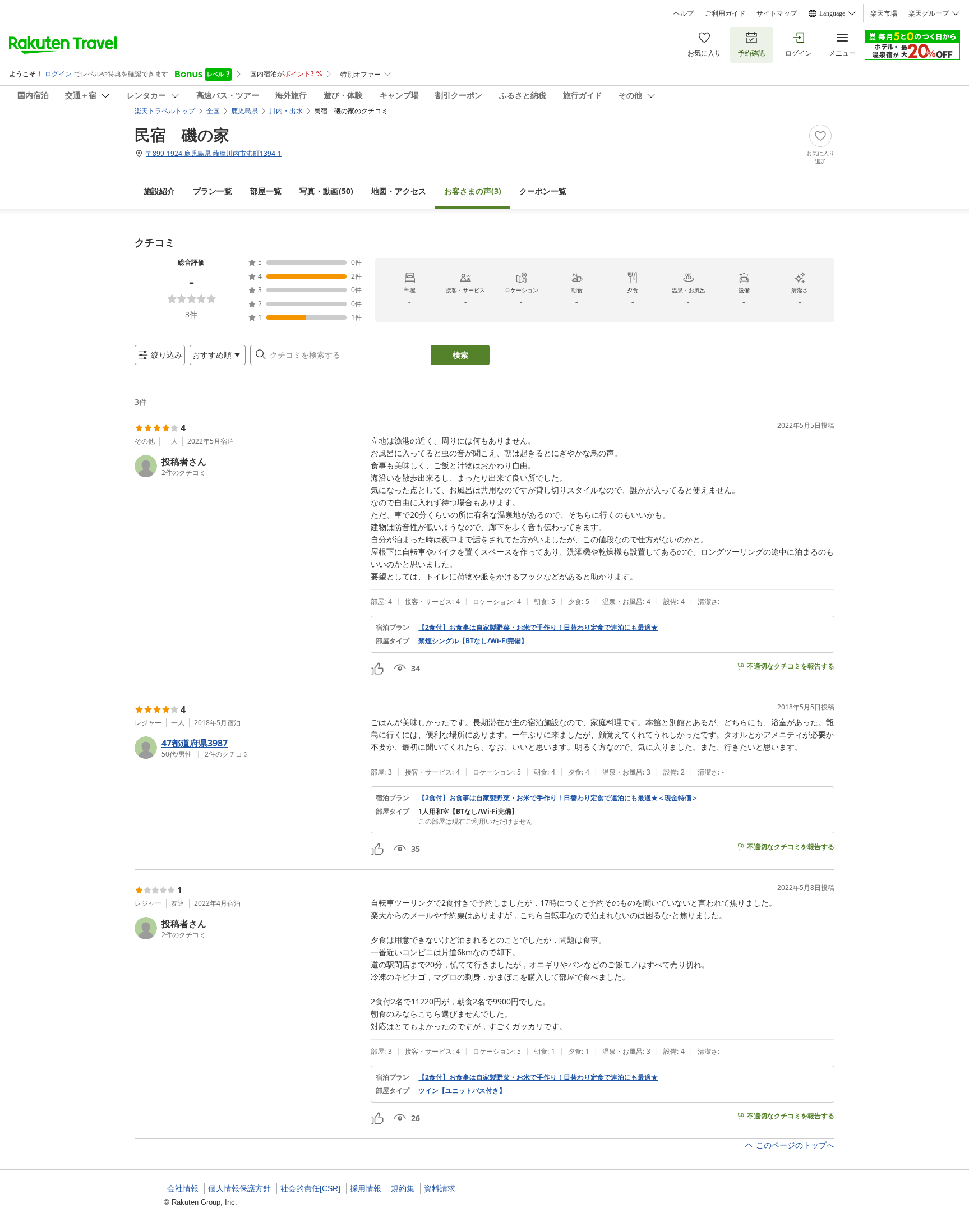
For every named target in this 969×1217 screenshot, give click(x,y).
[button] (248, 466)
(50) (326, 191)
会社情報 (183, 1188)
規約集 (402, 1188)
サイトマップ (776, 13)
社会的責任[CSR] (310, 1188)
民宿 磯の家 (182, 134)
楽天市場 (883, 13)
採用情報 (365, 1188)
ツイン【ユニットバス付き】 (462, 1090)
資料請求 (439, 1188)
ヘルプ (683, 13)
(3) (472, 191)
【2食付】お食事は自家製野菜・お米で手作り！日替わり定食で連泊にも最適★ (538, 627)
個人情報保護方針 (239, 1188)
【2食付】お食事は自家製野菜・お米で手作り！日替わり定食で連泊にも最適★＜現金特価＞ (558, 798)
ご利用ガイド (725, 13)
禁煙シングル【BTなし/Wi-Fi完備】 (473, 641)
